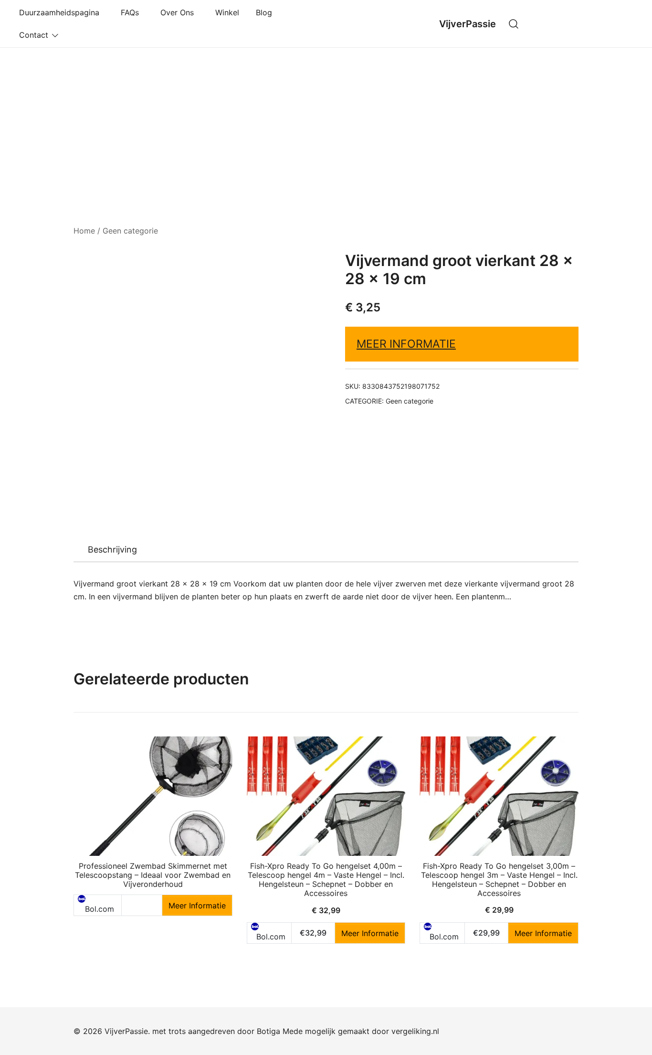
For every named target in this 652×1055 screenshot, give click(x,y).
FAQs (132, 12)
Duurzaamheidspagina (61, 12)
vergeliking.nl (415, 1031)
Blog (264, 12)
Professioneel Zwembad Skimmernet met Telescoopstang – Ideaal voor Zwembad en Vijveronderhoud (153, 875)
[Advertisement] (326, 119)
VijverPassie (467, 24)
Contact (33, 35)
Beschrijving (112, 549)
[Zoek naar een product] (514, 23)
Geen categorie (130, 230)
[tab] (112, 550)
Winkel (227, 12)
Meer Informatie (406, 344)
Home (84, 230)
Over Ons (179, 12)
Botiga (268, 1031)
